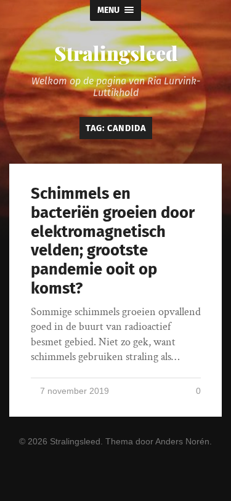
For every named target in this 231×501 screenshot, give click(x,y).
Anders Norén (182, 441)
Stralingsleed (115, 52)
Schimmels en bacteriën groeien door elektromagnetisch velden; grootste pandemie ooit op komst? (113, 241)
